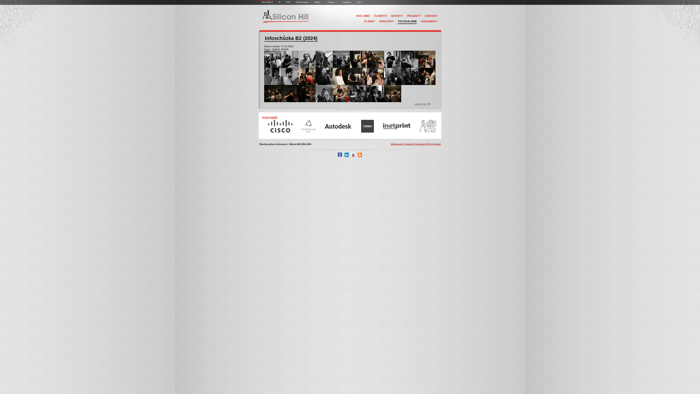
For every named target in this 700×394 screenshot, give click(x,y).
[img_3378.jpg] (409, 76)
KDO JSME (363, 15)
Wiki (288, 2)
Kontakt (437, 144)
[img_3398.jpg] (307, 93)
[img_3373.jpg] (375, 76)
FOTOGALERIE (407, 21)
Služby (317, 2)
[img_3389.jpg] (272, 93)
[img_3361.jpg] (272, 76)
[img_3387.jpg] (426, 76)
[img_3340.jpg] (358, 59)
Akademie (346, 2)
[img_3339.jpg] (341, 59)
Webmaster (397, 144)
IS (280, 2)
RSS (428, 144)
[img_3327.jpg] (307, 59)
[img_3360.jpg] (426, 59)
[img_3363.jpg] (307, 76)
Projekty (331, 2)
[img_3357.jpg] (409, 59)
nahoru (417, 104)
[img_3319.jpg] (289, 59)
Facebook (420, 144)
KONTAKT (431, 15)
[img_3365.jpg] (324, 76)
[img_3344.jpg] (375, 59)
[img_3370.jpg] (358, 76)
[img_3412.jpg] (341, 93)
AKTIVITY (397, 15)
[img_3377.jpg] (392, 76)
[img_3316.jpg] (272, 59)
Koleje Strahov (302, 2)
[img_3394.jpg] (289, 93)
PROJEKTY (414, 15)
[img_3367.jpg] (341, 76)
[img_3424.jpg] (392, 93)
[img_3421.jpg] (375, 93)
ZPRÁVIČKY (386, 21)
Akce (359, 2)
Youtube (409, 144)
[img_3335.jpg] (324, 59)
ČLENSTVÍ (380, 15)
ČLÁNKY (369, 21)
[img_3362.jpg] (289, 76)
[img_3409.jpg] (324, 93)
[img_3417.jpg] (358, 93)
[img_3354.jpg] (392, 59)
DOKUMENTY (429, 21)
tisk (424, 104)
